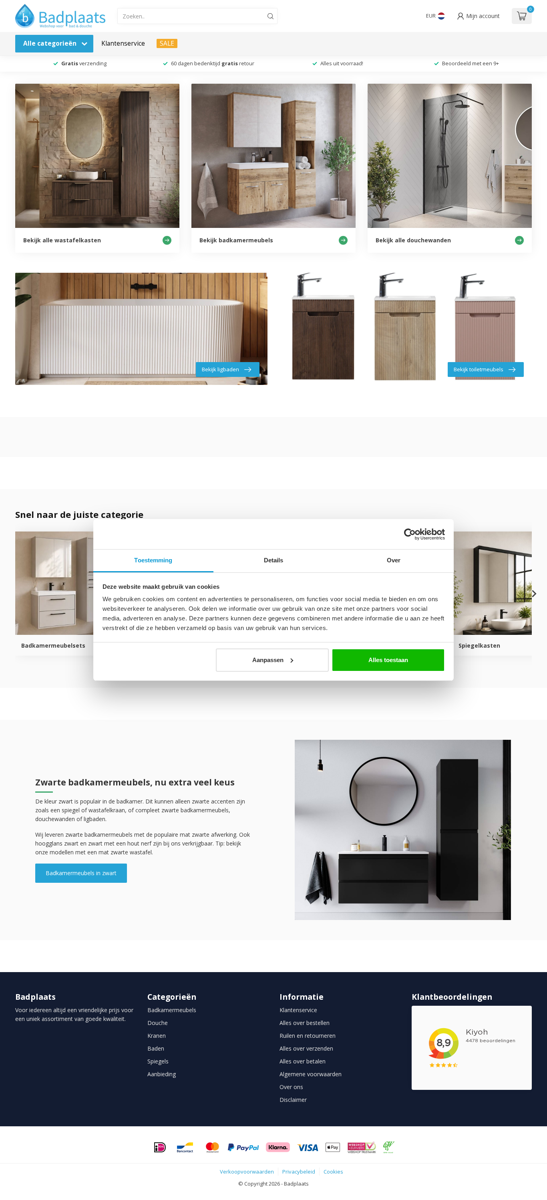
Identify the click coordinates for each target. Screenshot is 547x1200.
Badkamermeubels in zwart (81, 873)
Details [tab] (274, 560)
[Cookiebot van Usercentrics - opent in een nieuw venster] (410, 534)
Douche (157, 1023)
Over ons (291, 1087)
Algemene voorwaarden (311, 1074)
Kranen (156, 1035)
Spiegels (158, 1061)
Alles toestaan (388, 659)
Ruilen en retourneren (308, 1035)
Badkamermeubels (171, 1010)
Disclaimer (293, 1099)
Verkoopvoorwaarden (247, 1171)
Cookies (333, 1171)
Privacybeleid (298, 1171)
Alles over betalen (303, 1061)
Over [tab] (393, 560)
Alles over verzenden (306, 1048)
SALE (167, 43)
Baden (155, 1048)
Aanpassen (268, 659)
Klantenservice (123, 43)
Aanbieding (161, 1074)
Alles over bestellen (305, 1023)
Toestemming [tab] (153, 560)
